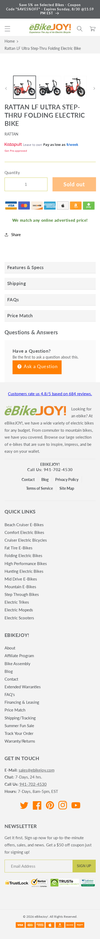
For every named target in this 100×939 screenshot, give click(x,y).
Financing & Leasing (22, 702)
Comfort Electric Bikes (24, 532)
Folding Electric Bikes (23, 555)
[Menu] (7, 28)
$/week (72, 144)
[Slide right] (94, 88)
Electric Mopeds (19, 609)
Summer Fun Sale (19, 725)
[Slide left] (6, 88)
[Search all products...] (79, 28)
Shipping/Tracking (20, 717)
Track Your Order (19, 733)
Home (10, 41)
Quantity (12, 172)
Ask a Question (40, 366)
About (10, 647)
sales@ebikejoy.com (36, 770)
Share (16, 234)
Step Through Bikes (22, 594)
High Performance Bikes (26, 563)
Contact (28, 479)
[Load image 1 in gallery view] (24, 87)
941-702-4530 (33, 784)
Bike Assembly (17, 663)
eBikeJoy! (50, 464)
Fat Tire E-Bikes (19, 547)
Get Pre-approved (16, 151)
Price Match (15, 709)
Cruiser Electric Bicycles (26, 540)
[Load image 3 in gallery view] (75, 87)
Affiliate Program (19, 655)
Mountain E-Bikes (20, 586)
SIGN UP (84, 866)
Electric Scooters (19, 617)
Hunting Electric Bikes (24, 571)
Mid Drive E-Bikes (21, 578)
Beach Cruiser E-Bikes (24, 524)
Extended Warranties (23, 686)
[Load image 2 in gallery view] (50, 87)
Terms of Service (39, 488)
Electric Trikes (17, 602)
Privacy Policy (66, 479)
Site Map (66, 488)
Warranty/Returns (20, 741)
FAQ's (10, 694)
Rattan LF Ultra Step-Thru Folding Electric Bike (43, 48)
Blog (45, 479)
